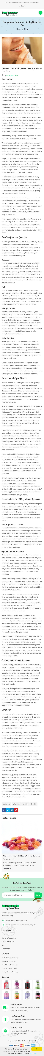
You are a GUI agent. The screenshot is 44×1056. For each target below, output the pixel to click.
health (33, 804)
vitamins (16, 804)
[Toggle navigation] (40, 13)
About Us (5, 934)
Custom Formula (8, 941)
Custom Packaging (9, 938)
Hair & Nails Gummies (10, 965)
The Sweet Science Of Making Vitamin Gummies (21, 856)
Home (18, 29)
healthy (25, 804)
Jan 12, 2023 (10, 859)
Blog (26, 29)
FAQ (3, 945)
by (11, 75)
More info (33, 1053)
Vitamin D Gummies (9, 968)
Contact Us (6, 949)
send (38, 895)
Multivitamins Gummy (10, 958)
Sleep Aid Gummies (9, 961)
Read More (7, 869)
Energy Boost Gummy (10, 972)
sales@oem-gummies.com (16, 920)
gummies (6, 804)
